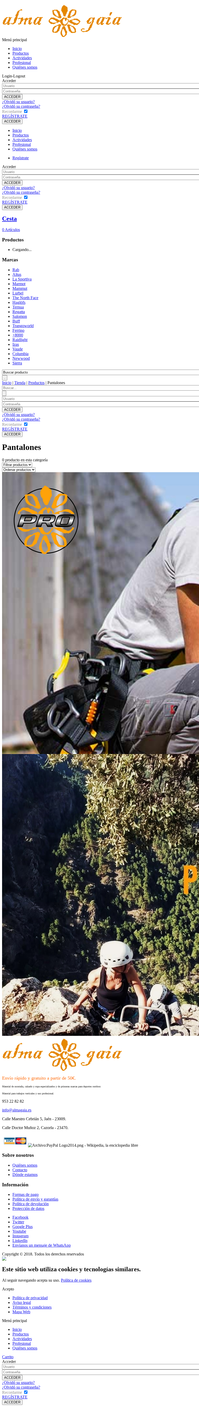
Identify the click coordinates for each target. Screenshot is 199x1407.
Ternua (18, 307)
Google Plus (22, 1226)
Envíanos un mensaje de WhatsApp (41, 1245)
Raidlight (19, 340)
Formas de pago (25, 1194)
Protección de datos (28, 1208)
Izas (15, 344)
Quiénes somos (24, 67)
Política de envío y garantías (35, 1199)
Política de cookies (76, 1280)
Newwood (21, 358)
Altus (16, 274)
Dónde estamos (25, 1174)
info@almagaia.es (16, 1110)
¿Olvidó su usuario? (18, 101)
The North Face (25, 298)
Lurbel (17, 293)
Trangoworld (23, 326)
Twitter (18, 1222)
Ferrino (18, 330)
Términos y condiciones (32, 1307)
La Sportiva (22, 279)
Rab (15, 270)
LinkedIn (19, 1240)
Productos (20, 53)
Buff (16, 321)
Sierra (17, 363)
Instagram (20, 1236)
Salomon (19, 316)
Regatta (18, 312)
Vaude (17, 349)
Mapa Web (21, 1312)
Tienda (19, 383)
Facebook (20, 1217)
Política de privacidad (30, 1298)
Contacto (19, 1170)
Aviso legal (21, 1302)
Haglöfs (18, 302)
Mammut (19, 288)
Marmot (18, 284)
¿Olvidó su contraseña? (21, 106)
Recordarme (12, 111)
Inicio (17, 48)
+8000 (17, 335)
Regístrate (20, 158)
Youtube (19, 1231)
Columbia (20, 353)
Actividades (22, 58)
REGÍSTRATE (14, 116)
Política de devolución (30, 1204)
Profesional (21, 62)
